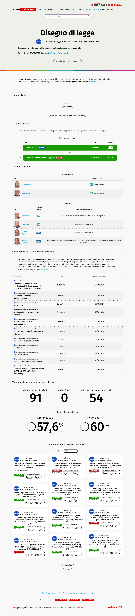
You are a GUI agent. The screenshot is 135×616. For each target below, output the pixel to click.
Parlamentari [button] (52, 9)
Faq (64, 593)
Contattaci (80, 607)
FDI (91, 185)
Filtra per (60, 451)
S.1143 (110, 158)
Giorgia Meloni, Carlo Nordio (56, 53)
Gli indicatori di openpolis (51, 593)
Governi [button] (41, 9)
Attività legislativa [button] (92, 9)
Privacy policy (73, 593)
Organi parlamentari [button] (67, 9)
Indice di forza (107, 9)
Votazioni (81, 9)
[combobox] (67, 16)
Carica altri (67, 569)
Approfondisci (96, 82)
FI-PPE (38, 233)
